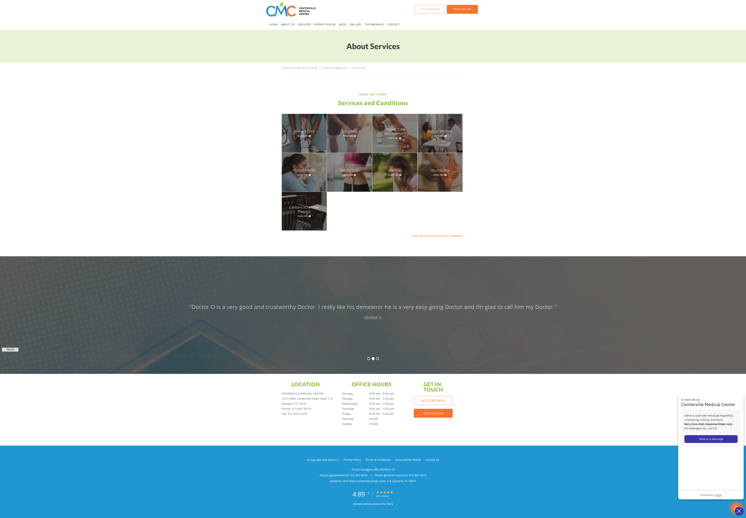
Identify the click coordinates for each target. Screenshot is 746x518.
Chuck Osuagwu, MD (334, 68)
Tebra (390, 504)
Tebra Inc (333, 460)
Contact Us (432, 460)
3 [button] (377, 359)
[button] (462, 9)
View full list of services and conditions (437, 236)
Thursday (368, 409)
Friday (368, 414)
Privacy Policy (352, 460)
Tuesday (368, 398)
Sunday (360, 424)
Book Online (433, 413)
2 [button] (373, 359)
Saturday (360, 419)
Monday (368, 393)
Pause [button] (10, 349)
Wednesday (368, 403)
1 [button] (369, 359)
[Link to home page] (285, 9)
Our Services (359, 68)
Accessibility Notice (408, 460)
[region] (373, 311)
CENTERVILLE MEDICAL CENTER (299, 68)
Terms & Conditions (378, 460)
